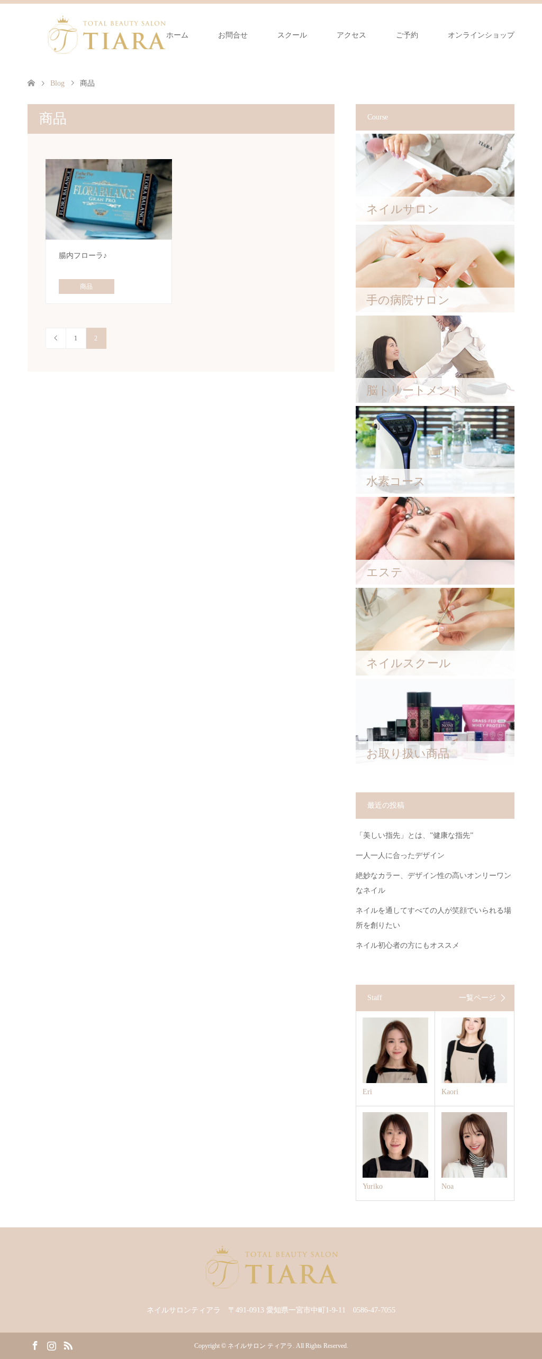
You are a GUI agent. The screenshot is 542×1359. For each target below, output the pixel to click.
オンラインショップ (481, 35)
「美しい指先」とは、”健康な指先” (414, 835)
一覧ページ (477, 998)
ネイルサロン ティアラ (260, 1345)
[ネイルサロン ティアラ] (106, 35)
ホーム (177, 35)
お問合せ (233, 35)
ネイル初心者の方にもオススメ (407, 945)
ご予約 (407, 35)
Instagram (51, 1344)
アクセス (351, 35)
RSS (67, 1344)
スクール (292, 35)
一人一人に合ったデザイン (400, 855)
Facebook (35, 1344)
